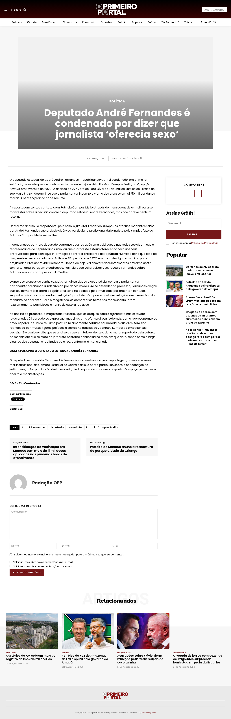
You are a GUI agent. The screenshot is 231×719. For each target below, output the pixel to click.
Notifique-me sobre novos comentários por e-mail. (43, 562)
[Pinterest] (198, 193)
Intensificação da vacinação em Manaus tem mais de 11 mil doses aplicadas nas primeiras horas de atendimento (40, 452)
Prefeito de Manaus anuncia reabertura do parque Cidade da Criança (121, 448)
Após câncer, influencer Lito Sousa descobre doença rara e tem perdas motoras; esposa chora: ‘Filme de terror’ (203, 337)
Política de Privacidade (205, 243)
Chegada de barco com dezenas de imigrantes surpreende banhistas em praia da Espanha (203, 317)
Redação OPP (98, 158)
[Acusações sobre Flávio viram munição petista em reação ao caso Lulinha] (174, 301)
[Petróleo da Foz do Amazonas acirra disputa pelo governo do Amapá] (174, 286)
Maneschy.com (148, 712)
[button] (19, 10)
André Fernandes (34, 427)
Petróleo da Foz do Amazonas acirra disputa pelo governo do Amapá (203, 285)
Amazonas (11, 653)
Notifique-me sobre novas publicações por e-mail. (43, 566)
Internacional (179, 653)
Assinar (192, 234)
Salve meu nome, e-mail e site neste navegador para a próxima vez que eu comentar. (69, 554)
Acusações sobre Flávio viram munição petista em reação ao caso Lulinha (203, 301)
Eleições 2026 (124, 653)
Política (117, 101)
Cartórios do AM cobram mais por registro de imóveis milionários (202, 270)
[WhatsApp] (206, 193)
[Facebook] (181, 193)
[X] (189, 193)
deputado (57, 427)
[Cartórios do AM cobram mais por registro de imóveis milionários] (174, 270)
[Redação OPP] (18, 483)
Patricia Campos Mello (102, 427)
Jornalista (75, 427)
